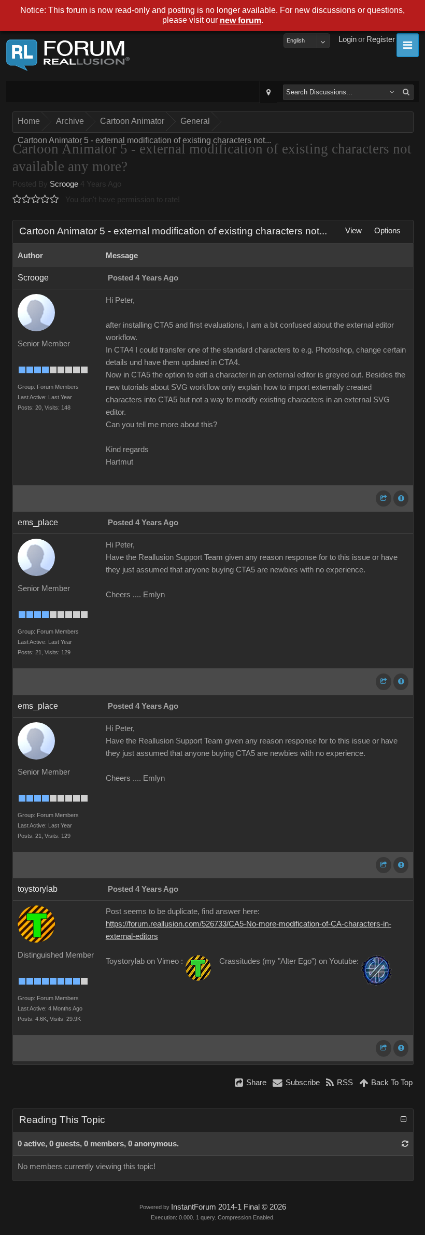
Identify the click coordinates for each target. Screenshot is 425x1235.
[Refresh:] (405, 1144)
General (195, 121)
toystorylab (38, 889)
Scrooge (64, 184)
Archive (70, 121)
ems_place (38, 522)
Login (347, 39)
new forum (240, 20)
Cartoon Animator (132, 121)
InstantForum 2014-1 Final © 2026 (228, 1207)
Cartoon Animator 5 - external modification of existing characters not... (144, 140)
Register (380, 39)
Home (29, 121)
